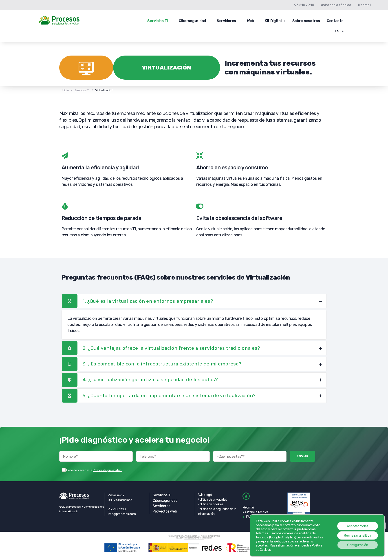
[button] (159, 21)
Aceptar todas (357, 526)
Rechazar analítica (357, 535)
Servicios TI (157, 21)
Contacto (335, 21)
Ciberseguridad (192, 21)
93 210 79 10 (304, 5)
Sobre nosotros (306, 21)
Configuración (357, 545)
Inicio (65, 90)
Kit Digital (273, 21)
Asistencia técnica (336, 5)
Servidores (226, 21)
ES (337, 31)
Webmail (364, 5)
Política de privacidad (107, 470)
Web (250, 21)
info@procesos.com (122, 514)
